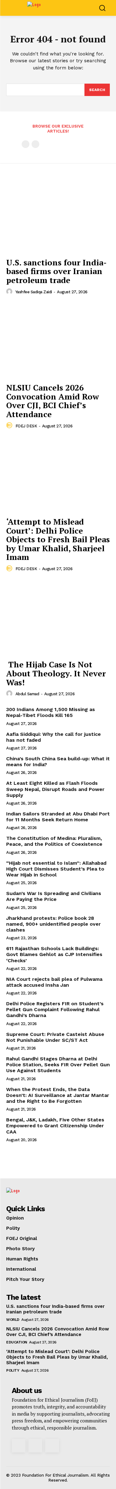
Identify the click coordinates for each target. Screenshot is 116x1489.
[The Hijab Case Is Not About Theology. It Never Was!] (58, 617)
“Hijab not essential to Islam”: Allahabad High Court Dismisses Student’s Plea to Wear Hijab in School (56, 869)
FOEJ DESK (26, 426)
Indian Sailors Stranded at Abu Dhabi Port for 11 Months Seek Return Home (58, 817)
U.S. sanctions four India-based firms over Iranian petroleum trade (56, 271)
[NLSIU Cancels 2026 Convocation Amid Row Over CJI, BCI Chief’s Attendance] (58, 340)
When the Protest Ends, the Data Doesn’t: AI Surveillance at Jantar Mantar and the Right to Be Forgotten (57, 1095)
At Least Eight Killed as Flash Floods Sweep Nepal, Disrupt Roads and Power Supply (55, 789)
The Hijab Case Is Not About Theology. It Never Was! (56, 673)
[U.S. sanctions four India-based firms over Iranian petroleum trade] (58, 215)
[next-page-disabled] (35, 144)
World (12, 1319)
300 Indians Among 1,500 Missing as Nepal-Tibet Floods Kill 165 (50, 712)
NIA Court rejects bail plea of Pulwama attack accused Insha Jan (54, 982)
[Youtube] (52, 1445)
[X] (35, 1445)
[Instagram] (18, 1445)
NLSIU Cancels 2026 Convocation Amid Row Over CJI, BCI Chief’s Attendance (52, 400)
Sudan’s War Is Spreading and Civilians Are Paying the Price (53, 896)
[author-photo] (10, 291)
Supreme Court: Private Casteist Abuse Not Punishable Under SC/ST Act (55, 1037)
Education (16, 1342)
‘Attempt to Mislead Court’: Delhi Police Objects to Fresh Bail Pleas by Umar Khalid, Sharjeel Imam (58, 539)
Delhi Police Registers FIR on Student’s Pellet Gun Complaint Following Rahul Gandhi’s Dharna (55, 1009)
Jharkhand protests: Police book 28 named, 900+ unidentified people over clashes (53, 924)
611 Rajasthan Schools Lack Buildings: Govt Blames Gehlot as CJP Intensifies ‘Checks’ (54, 954)
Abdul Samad (27, 694)
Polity (12, 1370)
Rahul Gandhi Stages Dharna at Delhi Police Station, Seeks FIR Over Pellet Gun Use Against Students (58, 1064)
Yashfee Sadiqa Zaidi (33, 292)
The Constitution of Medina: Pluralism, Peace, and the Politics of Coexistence (55, 841)
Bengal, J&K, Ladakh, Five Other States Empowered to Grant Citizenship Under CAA (55, 1125)
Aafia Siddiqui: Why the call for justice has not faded (53, 737)
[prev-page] (25, 144)
